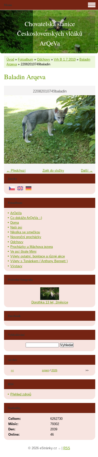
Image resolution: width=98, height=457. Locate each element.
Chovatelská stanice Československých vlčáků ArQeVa (49, 33)
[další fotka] (87, 129)
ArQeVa (16, 213)
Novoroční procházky (25, 237)
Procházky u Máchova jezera (31, 247)
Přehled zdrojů (20, 394)
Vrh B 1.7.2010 (65, 59)
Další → (87, 170)
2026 (54, 370)
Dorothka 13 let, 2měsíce (49, 302)
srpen (45, 370)
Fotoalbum (25, 59)
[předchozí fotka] (12, 129)
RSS (66, 448)
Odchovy (43, 59)
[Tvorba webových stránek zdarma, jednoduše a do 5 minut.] (60, 448)
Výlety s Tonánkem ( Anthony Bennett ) (39, 261)
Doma (14, 222)
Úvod (10, 59)
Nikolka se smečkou (25, 232)
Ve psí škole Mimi (23, 251)
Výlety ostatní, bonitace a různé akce (37, 256)
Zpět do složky (53, 170)
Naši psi (16, 227)
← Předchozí (16, 170)
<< (12, 370)
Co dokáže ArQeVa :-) (26, 218)
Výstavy (16, 266)
